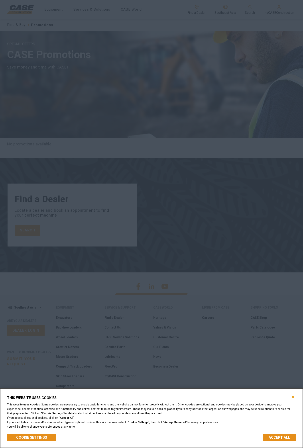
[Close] (293, 397)
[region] (151, 418)
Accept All (279, 437)
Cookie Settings (31, 437)
